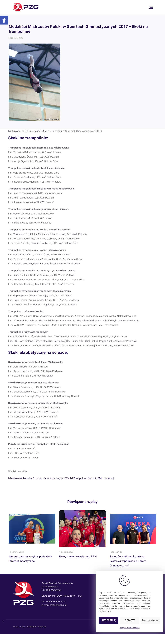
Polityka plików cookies (130, 628)
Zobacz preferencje (150, 620)
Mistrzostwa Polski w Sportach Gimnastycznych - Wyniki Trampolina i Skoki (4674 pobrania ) (61, 478)
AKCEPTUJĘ (109, 620)
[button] (4, 20)
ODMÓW (130, 620)
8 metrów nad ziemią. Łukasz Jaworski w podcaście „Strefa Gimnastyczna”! (128, 561)
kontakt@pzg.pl (57, 605)
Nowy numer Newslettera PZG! (78, 556)
